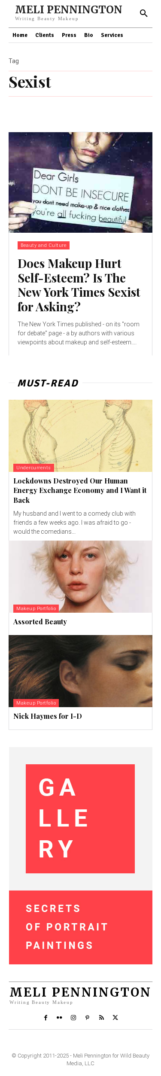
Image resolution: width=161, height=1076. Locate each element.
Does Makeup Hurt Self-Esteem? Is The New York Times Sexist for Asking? (79, 284)
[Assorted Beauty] (80, 577)
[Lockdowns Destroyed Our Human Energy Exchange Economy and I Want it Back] (80, 436)
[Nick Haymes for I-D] (80, 671)
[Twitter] (115, 1018)
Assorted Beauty (40, 621)
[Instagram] (73, 1018)
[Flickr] (59, 1018)
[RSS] (101, 1018)
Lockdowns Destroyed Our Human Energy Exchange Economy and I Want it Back (79, 490)
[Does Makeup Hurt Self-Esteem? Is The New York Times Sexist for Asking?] (80, 182)
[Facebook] (45, 1018)
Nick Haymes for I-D (47, 715)
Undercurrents (33, 468)
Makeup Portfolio (36, 608)
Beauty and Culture (44, 245)
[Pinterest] (87, 1018)
